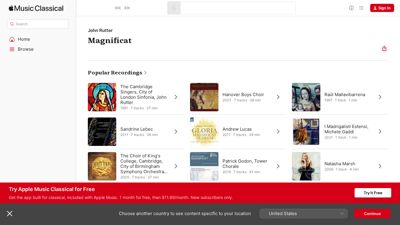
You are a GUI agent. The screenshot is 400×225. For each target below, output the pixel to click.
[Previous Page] (82, 131)
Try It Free (373, 192)
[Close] (9, 213)
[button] (38, 39)
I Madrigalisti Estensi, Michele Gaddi (346, 129)
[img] (36, 8)
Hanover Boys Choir (243, 94)
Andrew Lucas (237, 129)
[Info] (351, 8)
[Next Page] (394, 131)
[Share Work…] (384, 49)
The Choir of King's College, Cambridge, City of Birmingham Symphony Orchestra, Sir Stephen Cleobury (142, 166)
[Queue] (361, 8)
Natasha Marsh (339, 163)
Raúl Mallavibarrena (344, 94)
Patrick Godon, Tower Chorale (245, 163)
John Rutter (100, 30)
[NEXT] (127, 8)
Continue (372, 213)
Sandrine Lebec (136, 129)
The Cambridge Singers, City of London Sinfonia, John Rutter (143, 94)
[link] (117, 72)
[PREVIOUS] (117, 8)
